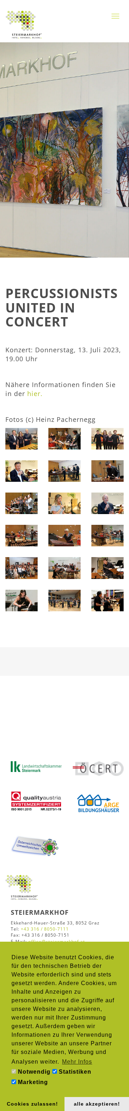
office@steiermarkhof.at (56, 941)
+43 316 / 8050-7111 (45, 929)
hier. (35, 393)
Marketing (32, 1082)
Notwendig (33, 1072)
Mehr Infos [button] (77, 1062)
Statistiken (74, 1072)
